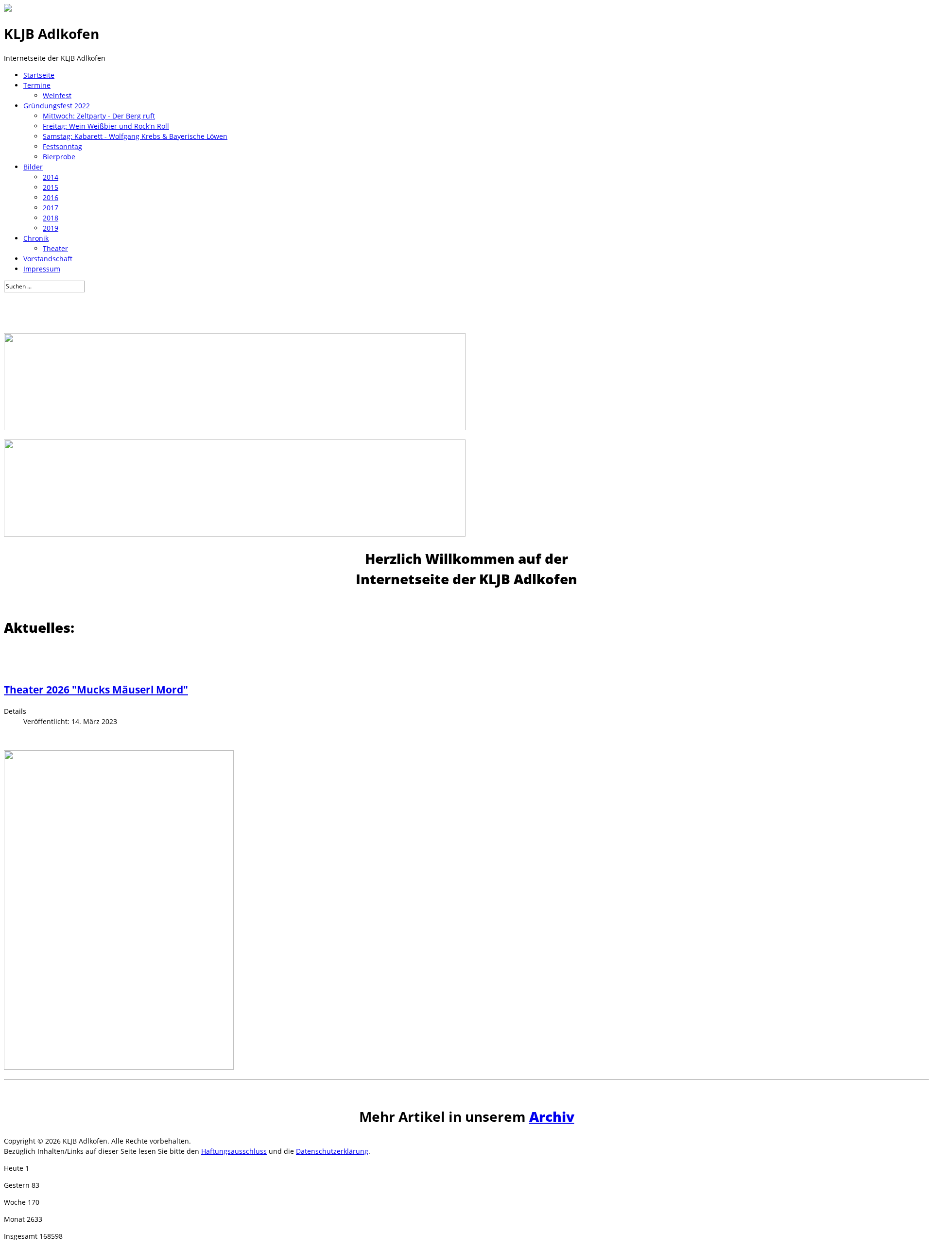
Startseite (38, 75)
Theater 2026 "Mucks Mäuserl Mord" (96, 689)
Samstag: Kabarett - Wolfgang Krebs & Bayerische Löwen (135, 136)
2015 (50, 187)
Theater (55, 248)
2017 (50, 207)
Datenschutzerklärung (332, 1151)
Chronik (36, 238)
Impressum (41, 268)
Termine (37, 85)
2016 (50, 197)
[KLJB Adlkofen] (8, 9)
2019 (50, 228)
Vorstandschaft (47, 258)
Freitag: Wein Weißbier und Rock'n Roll (106, 126)
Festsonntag (62, 146)
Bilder (33, 166)
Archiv (551, 1116)
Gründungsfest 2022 (56, 105)
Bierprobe (59, 156)
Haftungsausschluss (234, 1151)
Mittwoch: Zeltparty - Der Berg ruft (99, 115)
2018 (50, 217)
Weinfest (57, 95)
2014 (50, 177)
